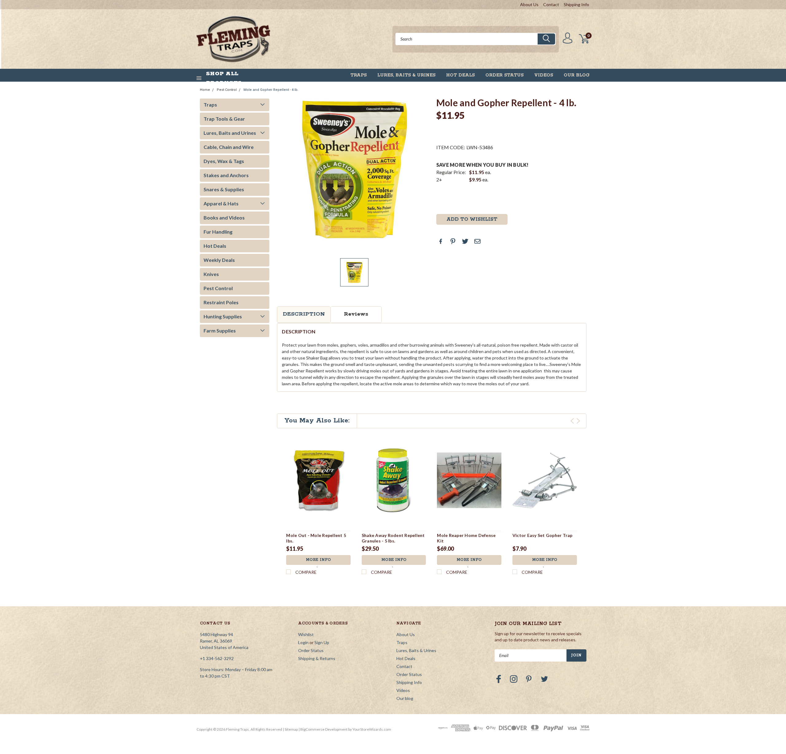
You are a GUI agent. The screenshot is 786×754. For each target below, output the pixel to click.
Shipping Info (576, 4)
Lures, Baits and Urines (230, 133)
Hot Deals (460, 75)
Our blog (577, 75)
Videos (543, 75)
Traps (358, 75)
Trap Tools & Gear (224, 119)
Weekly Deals (219, 260)
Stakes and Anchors (226, 175)
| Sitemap (290, 729)
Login (303, 642)
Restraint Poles (221, 302)
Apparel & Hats (221, 203)
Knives (211, 274)
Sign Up (321, 642)
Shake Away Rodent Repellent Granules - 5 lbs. (393, 538)
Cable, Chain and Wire (229, 147)
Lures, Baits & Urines (406, 75)
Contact (551, 4)
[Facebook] (441, 241)
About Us (529, 4)
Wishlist (306, 634)
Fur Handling (218, 232)
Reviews (356, 314)
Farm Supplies (220, 330)
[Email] (477, 241)
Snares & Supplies (224, 189)
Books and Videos (224, 217)
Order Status (504, 75)
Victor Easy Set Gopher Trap (542, 535)
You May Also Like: (317, 420)
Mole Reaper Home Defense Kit (466, 538)
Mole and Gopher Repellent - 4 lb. (270, 90)
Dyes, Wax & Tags (224, 161)
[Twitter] (465, 241)
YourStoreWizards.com (371, 729)
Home (205, 90)
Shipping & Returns (316, 658)
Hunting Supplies (223, 316)
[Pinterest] (453, 241)
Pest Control (227, 90)
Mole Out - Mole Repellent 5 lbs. (316, 538)
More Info (318, 560)
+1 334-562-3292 (217, 658)
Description (304, 314)
